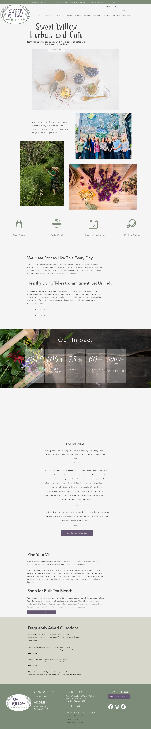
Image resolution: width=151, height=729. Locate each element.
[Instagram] (117, 706)
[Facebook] (110, 706)
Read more (32, 641)
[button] (124, 10)
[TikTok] (123, 706)
